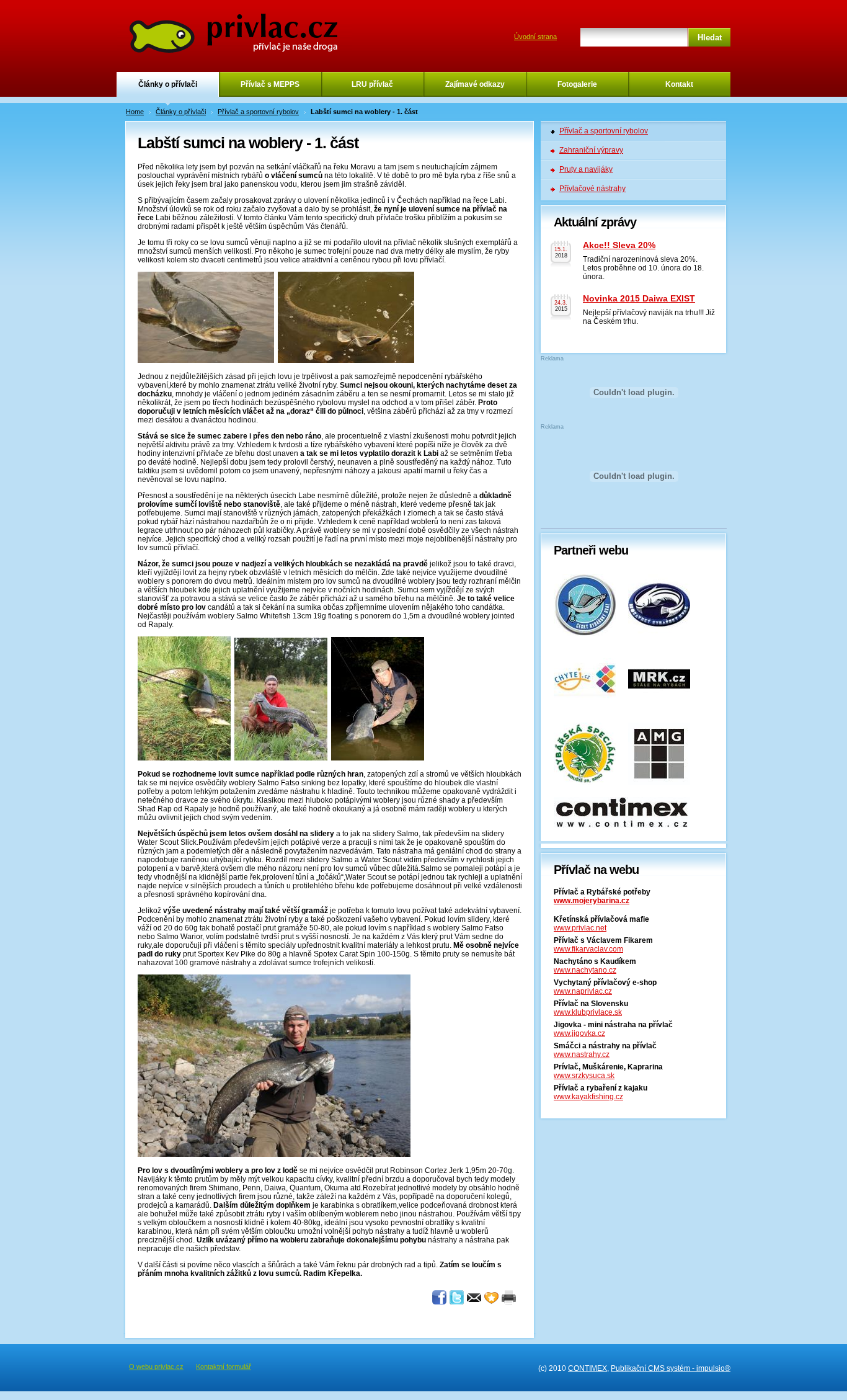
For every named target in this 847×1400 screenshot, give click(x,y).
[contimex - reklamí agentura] (622, 825)
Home (135, 111)
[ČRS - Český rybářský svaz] (585, 633)
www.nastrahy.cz (582, 1054)
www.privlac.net (580, 928)
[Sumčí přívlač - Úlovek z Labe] (184, 758)
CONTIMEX (587, 1368)
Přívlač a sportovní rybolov (258, 111)
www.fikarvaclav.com (588, 949)
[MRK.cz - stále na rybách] (659, 707)
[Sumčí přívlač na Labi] (377, 758)
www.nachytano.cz (585, 970)
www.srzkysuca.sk (584, 1075)
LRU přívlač (372, 84)
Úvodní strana (535, 36)
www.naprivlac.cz (583, 991)
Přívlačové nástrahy (592, 188)
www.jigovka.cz (579, 1033)
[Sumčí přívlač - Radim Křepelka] (206, 360)
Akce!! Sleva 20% (619, 245)
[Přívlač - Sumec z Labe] (274, 1154)
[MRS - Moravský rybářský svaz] (659, 633)
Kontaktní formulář (223, 1366)
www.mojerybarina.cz (591, 900)
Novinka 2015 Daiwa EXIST (639, 298)
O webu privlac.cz (156, 1366)
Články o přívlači (167, 84)
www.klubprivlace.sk (588, 1012)
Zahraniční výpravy (591, 150)
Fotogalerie (577, 84)
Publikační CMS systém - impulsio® (670, 1368)
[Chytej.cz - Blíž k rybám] (585, 707)
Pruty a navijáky (586, 169)
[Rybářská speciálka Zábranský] (585, 782)
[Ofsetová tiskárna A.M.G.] (659, 782)
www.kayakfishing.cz (588, 1096)
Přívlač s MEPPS (270, 84)
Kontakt (679, 84)
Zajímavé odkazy (475, 84)
